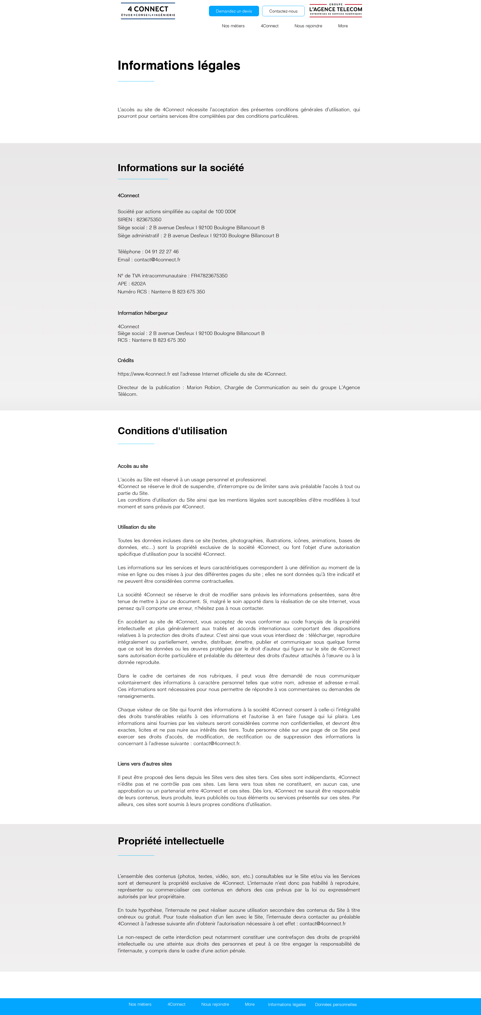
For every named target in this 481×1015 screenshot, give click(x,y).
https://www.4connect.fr (144, 374)
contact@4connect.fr (157, 259)
